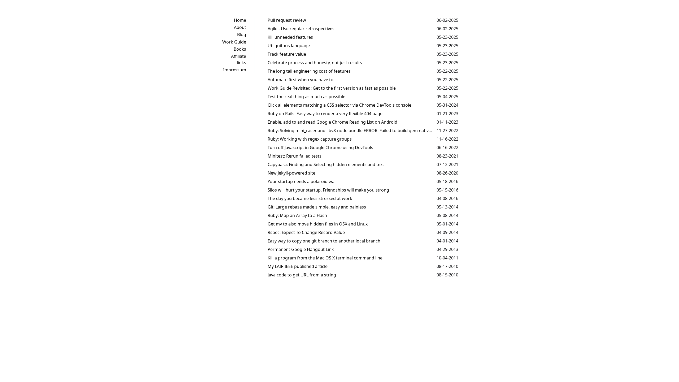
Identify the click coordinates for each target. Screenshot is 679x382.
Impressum (234, 70)
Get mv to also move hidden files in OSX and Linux (318, 224)
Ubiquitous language (289, 46)
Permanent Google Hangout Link (301, 249)
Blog (241, 34)
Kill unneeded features (290, 37)
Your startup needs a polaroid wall (302, 181)
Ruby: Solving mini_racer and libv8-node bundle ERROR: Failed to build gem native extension (350, 130)
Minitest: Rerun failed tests (294, 156)
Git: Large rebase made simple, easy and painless (317, 207)
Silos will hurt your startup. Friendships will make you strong (328, 190)
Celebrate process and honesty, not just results (315, 63)
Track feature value (287, 54)
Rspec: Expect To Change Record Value (306, 232)
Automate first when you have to (300, 80)
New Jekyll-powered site (291, 173)
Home (240, 20)
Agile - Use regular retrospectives (301, 29)
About (240, 27)
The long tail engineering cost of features (309, 71)
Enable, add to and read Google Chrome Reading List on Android (332, 122)
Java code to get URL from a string (302, 275)
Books (240, 49)
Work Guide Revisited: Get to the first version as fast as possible (332, 88)
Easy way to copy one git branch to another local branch (324, 241)
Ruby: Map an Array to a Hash (297, 215)
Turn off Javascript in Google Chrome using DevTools (320, 147)
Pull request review (287, 20)
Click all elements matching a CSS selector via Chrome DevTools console (339, 105)
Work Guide (234, 42)
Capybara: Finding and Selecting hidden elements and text (326, 164)
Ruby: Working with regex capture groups (310, 139)
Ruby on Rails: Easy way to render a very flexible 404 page (325, 113)
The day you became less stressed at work (310, 198)
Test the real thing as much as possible (306, 96)
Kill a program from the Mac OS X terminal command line (325, 258)
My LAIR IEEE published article (298, 266)
